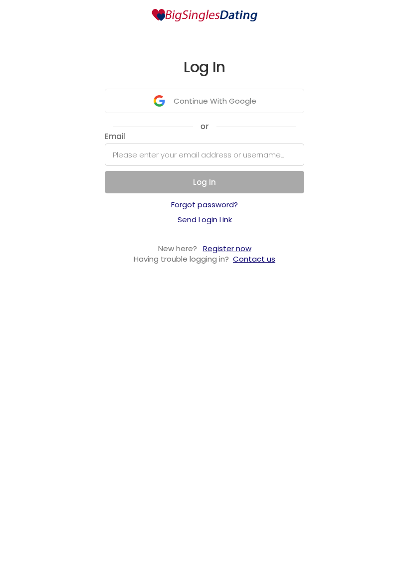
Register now (227, 248)
